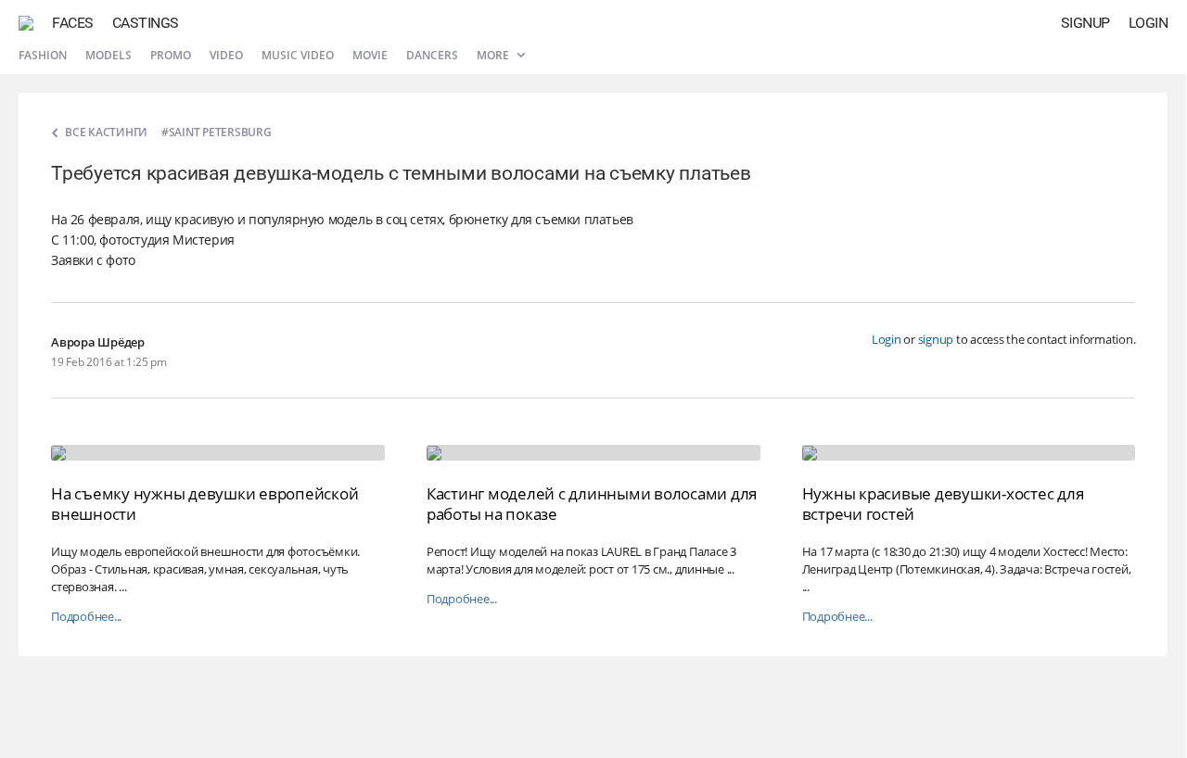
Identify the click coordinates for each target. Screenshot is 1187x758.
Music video (298, 55)
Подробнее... (86, 617)
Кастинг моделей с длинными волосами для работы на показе (592, 503)
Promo (170, 55)
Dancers (432, 55)
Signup (1085, 23)
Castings (145, 23)
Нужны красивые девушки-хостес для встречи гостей (943, 503)
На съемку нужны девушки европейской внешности (204, 503)
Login (1148, 23)
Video (226, 55)
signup (936, 339)
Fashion (43, 55)
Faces (73, 23)
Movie (370, 55)
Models (108, 55)
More (494, 55)
